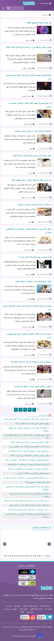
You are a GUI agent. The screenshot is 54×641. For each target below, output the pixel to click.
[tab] (50, 555)
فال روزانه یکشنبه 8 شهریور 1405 (39, 22)
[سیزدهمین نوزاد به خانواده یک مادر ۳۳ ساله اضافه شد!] (44, 369)
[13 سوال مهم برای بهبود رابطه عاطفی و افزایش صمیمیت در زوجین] (44, 114)
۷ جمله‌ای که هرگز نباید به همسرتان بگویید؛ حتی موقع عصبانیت (29, 429)
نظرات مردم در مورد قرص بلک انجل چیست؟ (35, 257)
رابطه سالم (28, 250)
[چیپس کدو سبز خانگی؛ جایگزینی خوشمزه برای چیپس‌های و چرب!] (44, 345)
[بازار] (27, 583)
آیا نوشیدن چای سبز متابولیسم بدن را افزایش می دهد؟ (28, 469)
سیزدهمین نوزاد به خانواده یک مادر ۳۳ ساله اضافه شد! (31, 361)
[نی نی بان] (29, 3)
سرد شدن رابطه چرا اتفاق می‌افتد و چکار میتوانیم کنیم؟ (31, 180)
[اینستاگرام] (28, 619)
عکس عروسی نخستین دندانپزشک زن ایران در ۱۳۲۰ (30, 455)
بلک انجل (28, 274)
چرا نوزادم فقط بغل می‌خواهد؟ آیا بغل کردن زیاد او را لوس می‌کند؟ (27, 515)
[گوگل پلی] (27, 577)
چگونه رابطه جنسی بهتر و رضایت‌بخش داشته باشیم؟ (32, 155)
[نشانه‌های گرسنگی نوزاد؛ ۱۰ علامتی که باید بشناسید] (44, 138)
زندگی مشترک (27, 327)
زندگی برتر (30, 612)
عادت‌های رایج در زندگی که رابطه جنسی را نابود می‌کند (29, 505)
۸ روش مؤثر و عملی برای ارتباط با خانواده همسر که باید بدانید (26, 500)
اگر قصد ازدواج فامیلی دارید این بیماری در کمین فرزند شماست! (29, 495)
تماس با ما (48, 609)
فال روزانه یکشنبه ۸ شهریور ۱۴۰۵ (37, 482)
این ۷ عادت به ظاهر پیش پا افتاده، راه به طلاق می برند (29, 446)
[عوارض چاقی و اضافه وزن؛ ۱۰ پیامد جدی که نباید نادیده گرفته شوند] (44, 58)
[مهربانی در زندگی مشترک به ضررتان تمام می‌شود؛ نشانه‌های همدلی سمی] (44, 317)
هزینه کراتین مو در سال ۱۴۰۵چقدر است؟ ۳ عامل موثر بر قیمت (26, 419)
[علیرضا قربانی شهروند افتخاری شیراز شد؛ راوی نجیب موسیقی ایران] (44, 86)
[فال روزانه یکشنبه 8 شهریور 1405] (44, 30)
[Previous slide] (5, 544)
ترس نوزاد (28, 404)
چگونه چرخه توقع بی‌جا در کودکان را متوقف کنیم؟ (34, 281)
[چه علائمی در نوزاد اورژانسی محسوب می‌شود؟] (44, 212)
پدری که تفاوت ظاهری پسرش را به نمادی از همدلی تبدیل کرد (26, 477)
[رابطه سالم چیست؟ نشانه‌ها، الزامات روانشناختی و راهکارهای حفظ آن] (44, 240)
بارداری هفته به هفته (30, 606)
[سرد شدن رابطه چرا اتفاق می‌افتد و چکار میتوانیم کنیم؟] (44, 187)
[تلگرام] (44, 619)
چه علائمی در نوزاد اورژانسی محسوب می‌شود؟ (35, 204)
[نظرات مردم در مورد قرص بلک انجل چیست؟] (44, 264)
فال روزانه (28, 40)
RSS (22, 612)
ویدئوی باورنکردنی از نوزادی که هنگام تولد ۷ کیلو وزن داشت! (26, 460)
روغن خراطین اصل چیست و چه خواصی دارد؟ (32, 423)
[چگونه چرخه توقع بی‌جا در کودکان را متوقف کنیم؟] (44, 289)
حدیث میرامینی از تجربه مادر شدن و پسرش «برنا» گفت (28, 509)
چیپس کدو (28, 355)
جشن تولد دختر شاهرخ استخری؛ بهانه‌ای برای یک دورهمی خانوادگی (27, 488)
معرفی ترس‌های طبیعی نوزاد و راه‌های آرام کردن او (33, 386)
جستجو (17, 606)
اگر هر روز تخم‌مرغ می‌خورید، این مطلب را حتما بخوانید (28, 464)
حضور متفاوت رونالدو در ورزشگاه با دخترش (33, 473)
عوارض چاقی (27, 68)
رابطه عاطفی (27, 124)
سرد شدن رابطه (27, 197)
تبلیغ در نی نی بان (11, 609)
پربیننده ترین (43, 415)
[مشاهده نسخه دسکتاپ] (3, 8)
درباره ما (9, 606)
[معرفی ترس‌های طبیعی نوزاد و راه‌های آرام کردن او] (44, 393)
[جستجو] (8, 8)
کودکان (29, 299)
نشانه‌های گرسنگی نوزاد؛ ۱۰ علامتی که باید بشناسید (33, 131)
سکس (30, 173)
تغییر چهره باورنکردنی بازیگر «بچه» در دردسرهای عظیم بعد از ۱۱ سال (26, 436)
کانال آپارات (23, 609)
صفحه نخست (45, 606)
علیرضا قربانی (26, 96)
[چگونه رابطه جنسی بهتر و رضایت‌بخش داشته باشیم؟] (44, 163)
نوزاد (30, 148)
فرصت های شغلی (36, 609)
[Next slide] (49, 544)
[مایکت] (27, 571)
